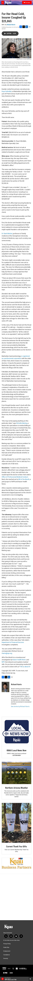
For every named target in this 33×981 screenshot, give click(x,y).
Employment (6, 951)
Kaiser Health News (19, 660)
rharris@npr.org (7, 653)
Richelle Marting (21, 423)
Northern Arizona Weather (16, 788)
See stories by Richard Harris (20, 706)
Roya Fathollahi (7, 91)
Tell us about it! (25, 666)
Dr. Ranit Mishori (7, 233)
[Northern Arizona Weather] (16, 773)
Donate (27, 2)
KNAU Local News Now (16, 750)
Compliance (6, 954)
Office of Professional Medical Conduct (15, 477)
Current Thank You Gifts (16, 846)
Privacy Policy (7, 943)
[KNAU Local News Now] (16, 732)
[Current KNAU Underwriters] (16, 863)
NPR (3, 662)
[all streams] (31, 979)
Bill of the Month (23, 479)
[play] (3, 979)
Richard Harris (11, 24)
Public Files (6, 947)
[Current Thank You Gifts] (16, 823)
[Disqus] (16, 897)
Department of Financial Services (13, 642)
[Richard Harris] (5, 687)
